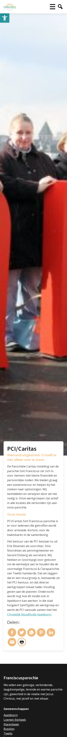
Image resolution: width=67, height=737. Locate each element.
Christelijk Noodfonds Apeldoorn (29, 614)
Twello (8, 733)
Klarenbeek (11, 724)
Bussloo (9, 729)
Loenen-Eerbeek (15, 720)
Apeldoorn (11, 715)
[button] (4, 18)
